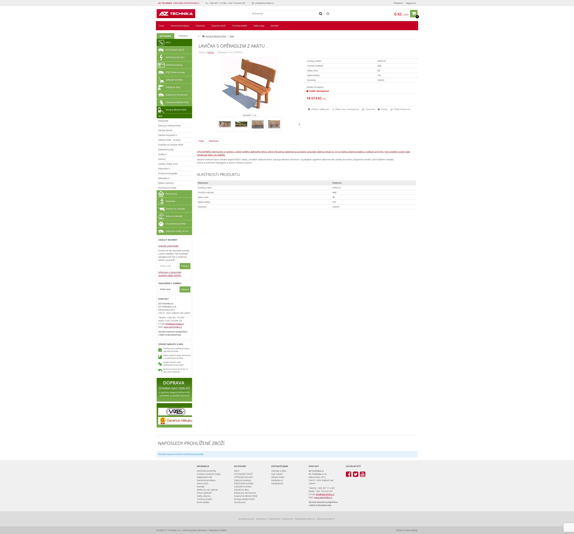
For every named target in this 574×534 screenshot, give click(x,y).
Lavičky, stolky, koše (168, 163)
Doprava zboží (218, 25)
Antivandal (163, 120)
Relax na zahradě (174, 216)
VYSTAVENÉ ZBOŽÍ (175, 49)
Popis (201, 141)
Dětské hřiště (277, 477)
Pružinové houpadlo (167, 173)
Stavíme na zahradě (175, 208)
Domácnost (171, 193)
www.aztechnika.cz (173, 327)
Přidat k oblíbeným (320, 109)
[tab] (165, 36)
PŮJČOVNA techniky (175, 72)
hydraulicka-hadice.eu (305, 518)
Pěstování (170, 201)
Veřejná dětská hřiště (216, 36)
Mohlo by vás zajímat (207, 489)
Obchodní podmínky (206, 470)
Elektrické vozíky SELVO (177, 231)
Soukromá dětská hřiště (177, 102)
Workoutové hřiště (167, 187)
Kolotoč (162, 159)
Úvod (161, 25)
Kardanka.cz (277, 480)
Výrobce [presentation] (183, 36)
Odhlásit (185, 289)
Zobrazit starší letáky (168, 245)
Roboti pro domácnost (177, 94)
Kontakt (274, 25)
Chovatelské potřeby (176, 223)
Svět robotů (277, 474)
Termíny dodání (239, 25)
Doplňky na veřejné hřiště (170, 144)
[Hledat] (320, 13)
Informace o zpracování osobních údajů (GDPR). (169, 274)
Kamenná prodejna (180, 25)
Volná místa (202, 483)
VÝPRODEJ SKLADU (175, 57)
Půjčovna (200, 25)
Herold (210, 52)
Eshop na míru (403, 530)
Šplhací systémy (166, 183)
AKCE (168, 42)
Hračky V (162, 154)
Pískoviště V (164, 168)
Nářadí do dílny (173, 87)
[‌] (299, 124)
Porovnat (370, 109)
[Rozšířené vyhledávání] (327, 13)
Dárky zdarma (203, 496)
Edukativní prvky (166, 149)
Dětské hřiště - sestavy (169, 139)
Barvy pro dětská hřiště (169, 125)
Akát (232, 36)
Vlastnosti (213, 141)
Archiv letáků (203, 502)
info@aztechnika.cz (264, 3)
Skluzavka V (163, 178)
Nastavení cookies (217, 530)
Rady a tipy (259, 25)
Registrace (411, 3)
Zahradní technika (174, 79)
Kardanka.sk (277, 483)
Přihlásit (185, 266)
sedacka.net (287, 518)
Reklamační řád (204, 477)
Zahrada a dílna (278, 470)
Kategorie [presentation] (165, 36)
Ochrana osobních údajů (209, 474)
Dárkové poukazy (174, 64)
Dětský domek (165, 130)
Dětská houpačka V (167, 135)
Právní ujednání (204, 492)
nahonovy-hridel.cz (326, 518)
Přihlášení (398, 3)
